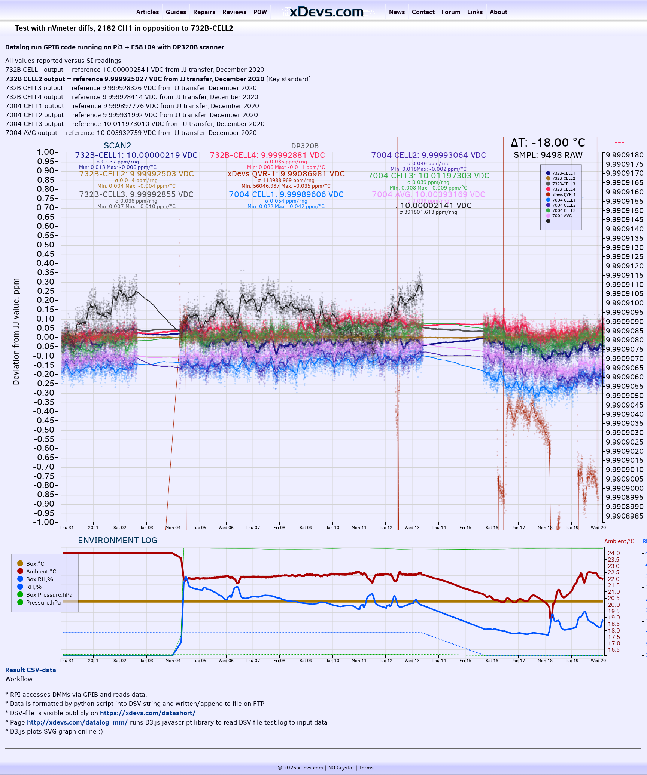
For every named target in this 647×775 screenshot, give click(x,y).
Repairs (204, 11)
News (397, 11)
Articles (147, 11)
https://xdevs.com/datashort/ (148, 712)
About (498, 11)
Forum (451, 11)
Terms (366, 767)
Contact (423, 11)
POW (260, 11)
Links (475, 11)
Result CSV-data (30, 669)
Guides (176, 11)
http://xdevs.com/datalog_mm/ (77, 722)
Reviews (234, 11)
